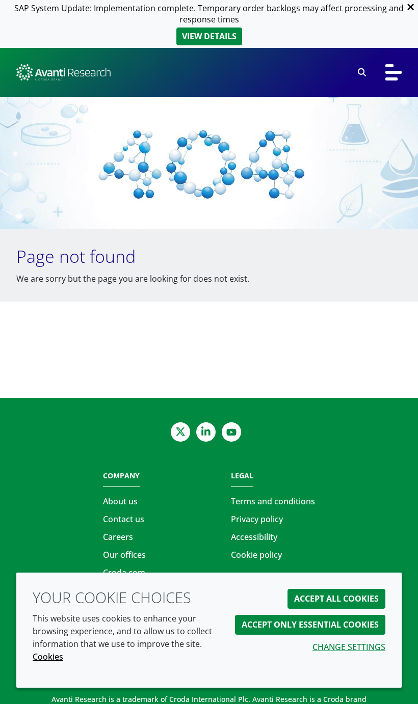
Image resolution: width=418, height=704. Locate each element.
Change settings (348, 647)
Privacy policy (257, 519)
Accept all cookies (336, 598)
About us (120, 501)
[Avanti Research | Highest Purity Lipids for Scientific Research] (63, 72)
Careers (118, 537)
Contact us (123, 519)
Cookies (48, 656)
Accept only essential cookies (310, 624)
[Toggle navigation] (393, 72)
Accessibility (254, 537)
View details (209, 36)
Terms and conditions (273, 501)
